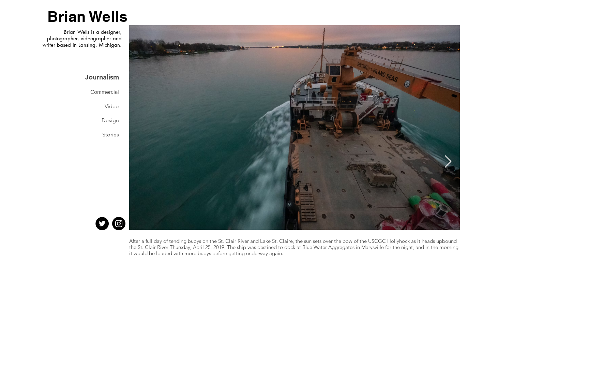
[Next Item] (448, 161)
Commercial (104, 92)
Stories (110, 134)
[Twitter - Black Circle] (102, 223)
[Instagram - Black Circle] (118, 223)
